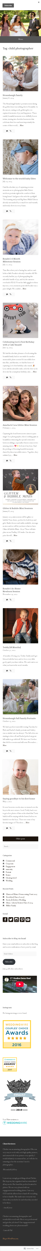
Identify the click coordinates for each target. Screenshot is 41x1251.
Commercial (10, 861)
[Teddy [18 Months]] (10, 671)
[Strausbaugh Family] (10, 131)
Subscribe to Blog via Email (14, 939)
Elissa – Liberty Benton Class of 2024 (19, 903)
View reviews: (12, 1119)
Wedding (9, 881)
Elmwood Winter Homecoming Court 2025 (21, 894)
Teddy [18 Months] (12, 647)
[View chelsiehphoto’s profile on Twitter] (10, 919)
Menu (20, 39)
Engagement (10, 866)
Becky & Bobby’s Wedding (16, 900)
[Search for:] (20, 846)
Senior (8, 875)
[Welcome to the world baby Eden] (10, 211)
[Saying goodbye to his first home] (10, 828)
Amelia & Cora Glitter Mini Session (20, 425)
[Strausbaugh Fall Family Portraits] (10, 751)
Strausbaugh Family (13, 95)
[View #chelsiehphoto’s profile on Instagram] (16, 919)
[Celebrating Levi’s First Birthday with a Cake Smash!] (10, 377)
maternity (9, 869)
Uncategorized (11, 878)
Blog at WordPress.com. (11, 1239)
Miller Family (11, 906)
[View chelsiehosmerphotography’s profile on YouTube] (28, 919)
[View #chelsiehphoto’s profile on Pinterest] (22, 919)
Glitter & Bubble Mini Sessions (18, 508)
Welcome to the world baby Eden (19, 179)
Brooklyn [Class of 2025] (15, 897)
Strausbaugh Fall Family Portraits (19, 718)
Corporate (10, 864)
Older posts (20, 838)
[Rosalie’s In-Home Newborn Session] (10, 600)
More (21, 125)
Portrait (8, 872)
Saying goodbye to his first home (19, 799)
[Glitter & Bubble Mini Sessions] (10, 541)
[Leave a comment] (7, 131)
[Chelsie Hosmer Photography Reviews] (17, 1048)
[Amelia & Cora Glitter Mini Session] (10, 461)
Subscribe (9, 962)
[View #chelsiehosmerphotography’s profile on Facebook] (5, 919)
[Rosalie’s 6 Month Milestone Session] (10, 294)
